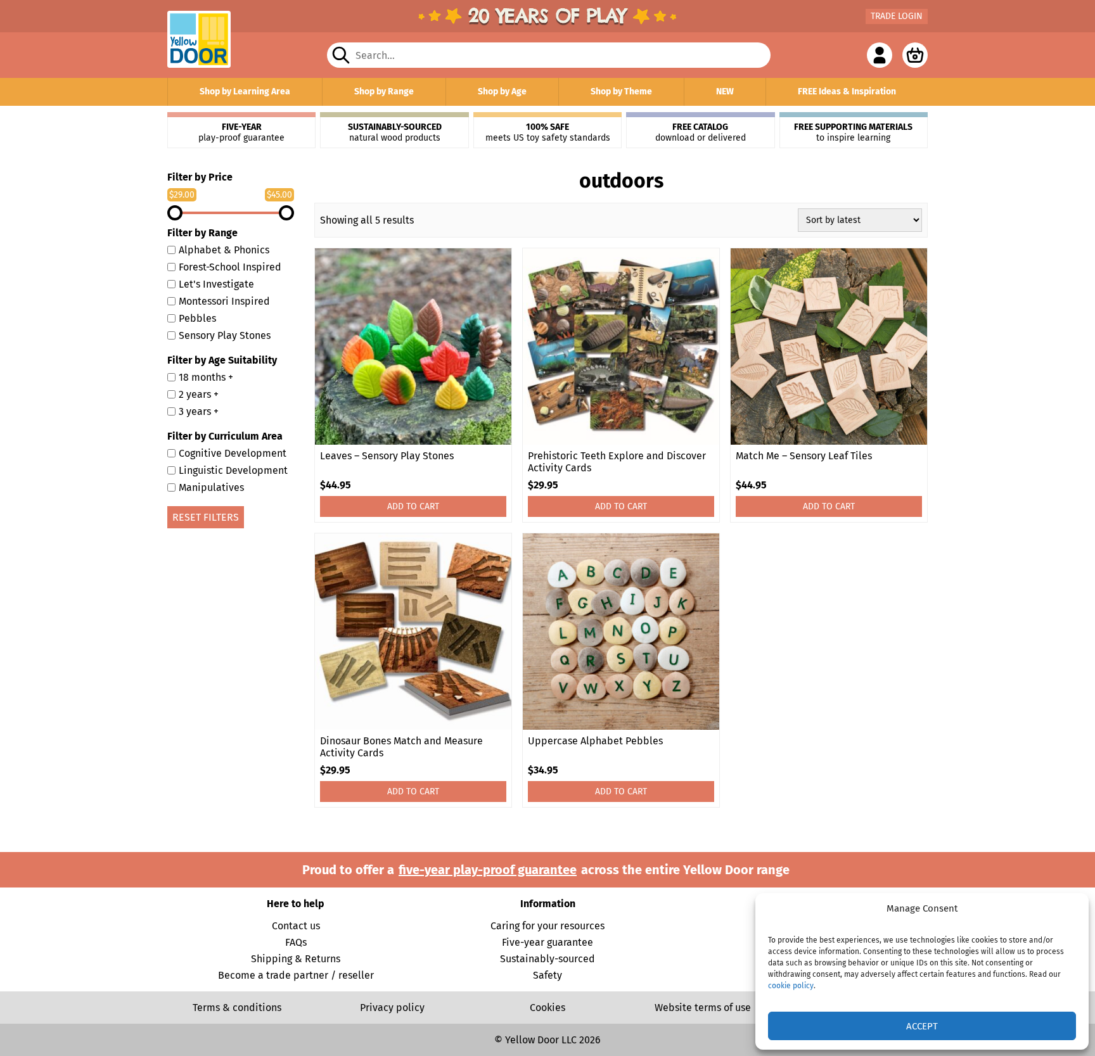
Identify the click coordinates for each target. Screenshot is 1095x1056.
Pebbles (197, 318)
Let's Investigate (216, 284)
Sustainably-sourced (547, 959)
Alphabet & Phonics (224, 250)
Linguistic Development (233, 470)
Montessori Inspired (224, 301)
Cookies (547, 1008)
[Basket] (915, 55)
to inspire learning (853, 132)
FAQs (296, 942)
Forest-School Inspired (230, 267)
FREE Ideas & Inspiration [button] (847, 91)
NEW (725, 91)
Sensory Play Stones (225, 335)
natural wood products (395, 132)
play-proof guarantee (241, 132)
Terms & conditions (237, 1008)
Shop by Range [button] (384, 91)
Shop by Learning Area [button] (245, 91)
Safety (547, 975)
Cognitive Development (232, 453)
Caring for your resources (547, 926)
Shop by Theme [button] (621, 91)
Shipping (271, 959)
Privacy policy (392, 1008)
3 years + (199, 411)
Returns (322, 959)
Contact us (296, 926)
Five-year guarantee (547, 942)
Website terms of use (703, 1008)
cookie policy (791, 985)
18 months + (206, 377)
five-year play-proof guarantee (488, 869)
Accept (922, 1026)
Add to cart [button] (413, 506)
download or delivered (700, 132)
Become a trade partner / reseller (296, 975)
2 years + (199, 394)
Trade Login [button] (897, 16)
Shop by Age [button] (502, 91)
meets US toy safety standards (547, 132)
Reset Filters (205, 517)
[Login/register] (879, 55)
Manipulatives (211, 487)
